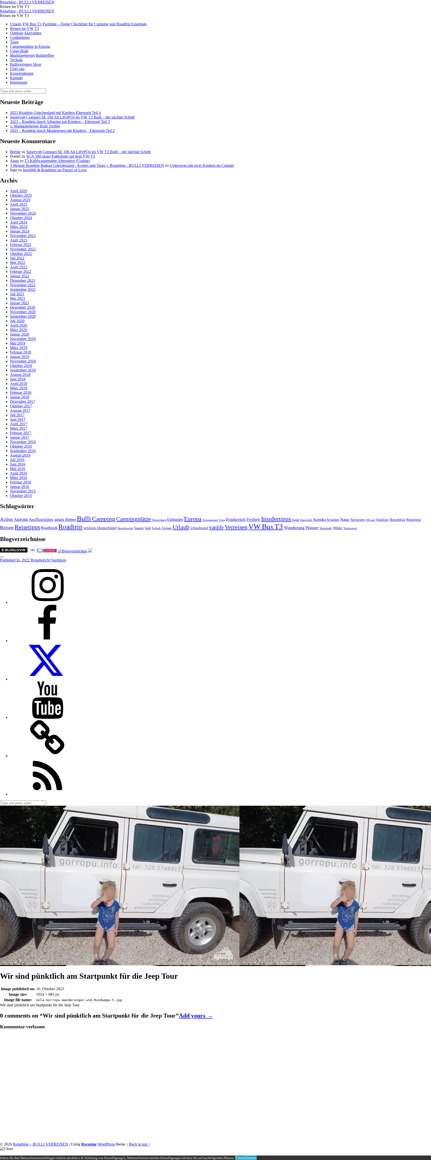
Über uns (17, 69)
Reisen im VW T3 (24, 28)
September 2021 (23, 289)
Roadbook (49, 528)
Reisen (7, 527)
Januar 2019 (19, 357)
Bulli (84, 518)
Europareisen (210, 520)
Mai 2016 (17, 469)
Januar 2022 (19, 276)
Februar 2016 (20, 482)
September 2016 (23, 451)
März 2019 (18, 348)
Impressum (18, 82)
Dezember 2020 (22, 307)
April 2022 (18, 267)
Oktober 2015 (21, 495)
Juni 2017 (17, 419)
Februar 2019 (20, 352)
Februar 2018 (20, 392)
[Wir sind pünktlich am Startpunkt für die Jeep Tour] (119, 964)
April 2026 (18, 191)
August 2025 (20, 200)
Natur (344, 519)
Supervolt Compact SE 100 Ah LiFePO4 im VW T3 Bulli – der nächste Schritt (72, 117)
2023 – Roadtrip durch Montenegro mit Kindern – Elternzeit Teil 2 (62, 130)
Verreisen (236, 527)
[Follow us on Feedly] (47, 794)
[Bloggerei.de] (47, 551)
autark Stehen (65, 519)
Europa (193, 518)
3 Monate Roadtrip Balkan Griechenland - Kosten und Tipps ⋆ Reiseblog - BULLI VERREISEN (87, 165)
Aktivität (21, 519)
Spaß (148, 528)
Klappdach (306, 520)
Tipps (14, 42)
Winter (337, 528)
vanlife (216, 527)
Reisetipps (27, 527)
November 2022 (23, 249)
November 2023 (23, 236)
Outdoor (382, 520)
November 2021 (23, 285)
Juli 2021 (17, 294)
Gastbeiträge (20, 37)
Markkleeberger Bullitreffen (32, 55)
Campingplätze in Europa (30, 46)
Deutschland (159, 520)
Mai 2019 (17, 343)
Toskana (167, 528)
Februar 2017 (20, 433)
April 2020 (18, 325)
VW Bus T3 (265, 527)
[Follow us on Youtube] (47, 717)
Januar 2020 (19, 334)
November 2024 (23, 213)
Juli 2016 (17, 460)
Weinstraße (326, 528)
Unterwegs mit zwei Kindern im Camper (202, 165)
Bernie (15, 152)
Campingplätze (133, 519)
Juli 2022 (17, 258)
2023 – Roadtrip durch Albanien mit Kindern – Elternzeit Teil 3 (60, 122)
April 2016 (18, 473)
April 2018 (18, 383)
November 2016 (23, 442)
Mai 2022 (17, 262)
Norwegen (357, 520)
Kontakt (16, 78)
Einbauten (175, 519)
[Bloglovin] (47, 756)
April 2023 (18, 240)
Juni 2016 (17, 464)
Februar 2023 (20, 245)
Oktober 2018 (21, 366)
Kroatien (333, 520)
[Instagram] (47, 602)
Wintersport (350, 528)
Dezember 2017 (22, 401)
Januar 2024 (19, 231)
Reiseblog (397, 520)
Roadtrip (70, 527)
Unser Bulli (19, 51)
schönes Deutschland (100, 528)
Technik (16, 60)
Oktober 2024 (21, 218)
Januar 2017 (19, 437)
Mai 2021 (17, 298)
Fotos (222, 520)
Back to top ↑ (139, 1144)
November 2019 (23, 339)
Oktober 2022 (21, 253)
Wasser (312, 527)
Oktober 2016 (21, 446)
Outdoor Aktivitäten (25, 33)
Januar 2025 (19, 209)
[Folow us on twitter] (47, 679)
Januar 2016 (19, 487)
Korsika (320, 519)
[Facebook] (47, 641)
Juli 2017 (17, 415)
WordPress (106, 1144)
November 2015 (23, 491)
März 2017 (18, 428)
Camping (103, 518)
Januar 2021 (19, 303)
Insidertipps (276, 518)
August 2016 (20, 455)
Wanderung (294, 527)
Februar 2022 (20, 271)
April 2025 (18, 204)
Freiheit (253, 519)
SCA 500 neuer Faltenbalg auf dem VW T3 (60, 156)
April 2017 (18, 424)
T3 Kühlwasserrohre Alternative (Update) (57, 161)
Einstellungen (246, 1158)
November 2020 (23, 312)
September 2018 (23, 370)
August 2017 (20, 410)
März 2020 (18, 330)
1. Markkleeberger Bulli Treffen (35, 126)
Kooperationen (21, 73)
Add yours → (196, 1015)
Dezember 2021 (22, 280)
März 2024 (18, 227)
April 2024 (18, 222)
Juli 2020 (17, 321)
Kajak (295, 520)
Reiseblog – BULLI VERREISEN (40, 1144)
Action (6, 519)
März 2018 (18, 388)
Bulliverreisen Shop (25, 64)
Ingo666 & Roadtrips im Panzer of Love (55, 170)
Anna (14, 161)
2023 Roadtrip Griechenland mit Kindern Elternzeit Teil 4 (55, 113)
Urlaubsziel (199, 528)
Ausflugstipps (41, 519)
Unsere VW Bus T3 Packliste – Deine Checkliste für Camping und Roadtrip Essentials (78, 24)
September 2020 (23, 316)
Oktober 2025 (21, 195)
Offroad (370, 520)
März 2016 (18, 478)
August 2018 (20, 374)
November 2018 (23, 361)
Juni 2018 (17, 379)
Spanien (139, 528)
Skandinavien (125, 528)
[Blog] (72, 551)
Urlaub (181, 527)
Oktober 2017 (21, 406)
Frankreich (235, 519)
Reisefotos (413, 520)
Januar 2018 (19, 397)
